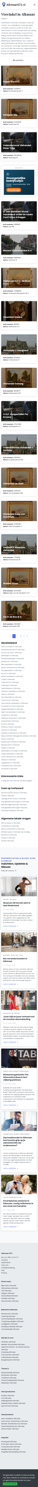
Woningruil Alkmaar (9, 1441)
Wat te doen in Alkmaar (10, 823)
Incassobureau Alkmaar (10, 1447)
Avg (2, 1270)
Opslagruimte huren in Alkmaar (13, 798)
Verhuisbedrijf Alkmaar (10, 1329)
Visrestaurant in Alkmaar (11, 766)
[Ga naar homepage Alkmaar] (13, 5)
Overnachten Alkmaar (10, 1355)
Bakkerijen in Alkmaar (9, 655)
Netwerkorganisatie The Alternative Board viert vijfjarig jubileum (15, 1077)
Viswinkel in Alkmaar (9, 769)
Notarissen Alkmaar (9, 1375)
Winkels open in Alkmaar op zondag (15, 832)
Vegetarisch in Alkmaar (10, 763)
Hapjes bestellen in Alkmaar (12, 709)
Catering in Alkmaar (9, 685)
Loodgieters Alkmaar (9, 1324)
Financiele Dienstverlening (16, 1134)
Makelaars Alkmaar (9, 1383)
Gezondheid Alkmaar (9, 1296)
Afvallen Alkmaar (8, 1298)
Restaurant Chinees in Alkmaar (13, 742)
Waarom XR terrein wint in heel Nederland (16, 904)
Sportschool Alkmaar (9, 1406)
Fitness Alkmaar (7, 841)
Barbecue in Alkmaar (9, 661)
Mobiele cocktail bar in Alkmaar (13, 733)
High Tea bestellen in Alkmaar (13, 712)
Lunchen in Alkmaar (9, 730)
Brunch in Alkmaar (8, 673)
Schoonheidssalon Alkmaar (12, 1319)
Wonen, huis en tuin (13, 955)
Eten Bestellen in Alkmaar (11, 697)
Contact (4, 1260)
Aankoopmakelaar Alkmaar (12, 810)
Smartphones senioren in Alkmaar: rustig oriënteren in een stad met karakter (18, 1203)
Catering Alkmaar (8, 1316)
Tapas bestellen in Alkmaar (12, 754)
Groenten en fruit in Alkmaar (12, 706)
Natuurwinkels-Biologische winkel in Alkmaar (18, 736)
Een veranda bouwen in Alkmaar (15, 960)
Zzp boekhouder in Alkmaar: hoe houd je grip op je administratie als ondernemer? (17, 1141)
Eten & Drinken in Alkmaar (11, 646)
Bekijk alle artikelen (7, 871)
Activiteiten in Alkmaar (10, 826)
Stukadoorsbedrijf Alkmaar (11, 1326)
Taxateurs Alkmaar (8, 1378)
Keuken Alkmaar (7, 1395)
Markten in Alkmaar (9, 835)
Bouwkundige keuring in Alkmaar (14, 804)
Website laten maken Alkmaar (13, 1403)
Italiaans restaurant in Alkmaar (13, 718)
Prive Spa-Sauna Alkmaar (11, 1444)
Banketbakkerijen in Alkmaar (12, 658)
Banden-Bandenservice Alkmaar (14, 1424)
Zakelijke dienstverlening (16, 1071)
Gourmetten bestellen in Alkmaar (14, 703)
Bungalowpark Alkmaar (10, 1360)
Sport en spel (10, 899)
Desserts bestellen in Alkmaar (13, 691)
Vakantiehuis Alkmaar (10, 1357)
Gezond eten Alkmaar (10, 1301)
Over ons (4, 1265)
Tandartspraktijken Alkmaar (12, 1321)
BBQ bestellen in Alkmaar (11, 664)
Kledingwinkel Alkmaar (10, 1401)
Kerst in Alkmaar (7, 724)
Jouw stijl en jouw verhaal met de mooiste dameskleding (19, 1018)
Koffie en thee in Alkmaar (11, 727)
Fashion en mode (11, 1013)
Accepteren (10, 1484)
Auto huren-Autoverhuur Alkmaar (14, 1421)
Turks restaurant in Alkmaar (12, 757)
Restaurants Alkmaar (9, 1314)
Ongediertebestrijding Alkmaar (13, 1452)
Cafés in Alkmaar (8, 679)
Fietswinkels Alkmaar (9, 1288)
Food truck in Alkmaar (10, 700)
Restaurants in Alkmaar (10, 745)
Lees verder (9, 926)
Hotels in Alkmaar (8, 838)
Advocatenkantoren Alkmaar (13, 1426)
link (14, 780)
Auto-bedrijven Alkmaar (10, 1418)
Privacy (4, 1273)
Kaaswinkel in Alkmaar (10, 721)
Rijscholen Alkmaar (8, 1285)
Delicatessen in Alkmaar (10, 688)
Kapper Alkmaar (7, 1293)
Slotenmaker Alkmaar (10, 1429)
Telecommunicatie (12, 1197)
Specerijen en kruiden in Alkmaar (14, 751)
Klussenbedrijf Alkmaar (10, 1372)
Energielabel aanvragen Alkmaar (14, 807)
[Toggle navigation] (34, 4)
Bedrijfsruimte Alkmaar (10, 1449)
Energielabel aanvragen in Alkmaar (15, 802)
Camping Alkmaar (8, 1352)
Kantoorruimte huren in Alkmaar (14, 793)
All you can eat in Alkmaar (11, 652)
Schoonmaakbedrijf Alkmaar (12, 1380)
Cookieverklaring (8, 1268)
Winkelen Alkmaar (8, 1342)
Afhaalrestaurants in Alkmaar (13, 649)
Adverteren (5, 1262)
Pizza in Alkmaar (7, 739)
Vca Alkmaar (6, 1398)
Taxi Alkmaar (6, 1291)
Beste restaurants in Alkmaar (13, 667)
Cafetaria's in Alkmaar (10, 682)
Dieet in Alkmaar (7, 694)
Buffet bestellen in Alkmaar (12, 676)
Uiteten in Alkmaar (8, 760)
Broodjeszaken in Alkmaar (11, 670)
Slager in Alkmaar (8, 748)
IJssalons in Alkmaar (9, 715)
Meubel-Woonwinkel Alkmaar (13, 1344)
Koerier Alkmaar (7, 795)
